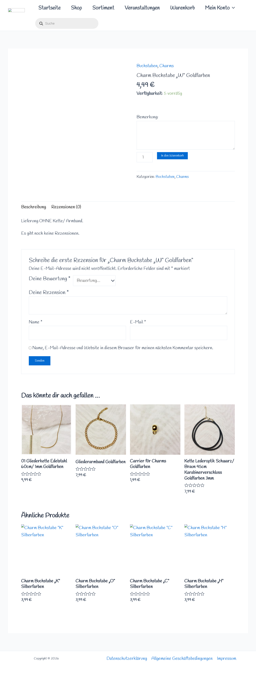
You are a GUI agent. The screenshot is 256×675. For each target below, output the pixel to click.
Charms (166, 66)
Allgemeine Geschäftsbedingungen (182, 659)
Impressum (226, 659)
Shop (76, 8)
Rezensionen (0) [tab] (66, 207)
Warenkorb (182, 8)
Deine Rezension (49, 292)
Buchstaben (147, 66)
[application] (232, 8)
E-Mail (138, 322)
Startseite (49, 8)
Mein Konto (217, 8)
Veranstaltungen (142, 8)
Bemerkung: (147, 117)
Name (35, 322)
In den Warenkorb (172, 156)
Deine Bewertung (49, 278)
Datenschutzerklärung (127, 659)
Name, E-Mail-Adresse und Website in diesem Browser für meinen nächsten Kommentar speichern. (122, 348)
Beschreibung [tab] (33, 207)
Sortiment (103, 8)
